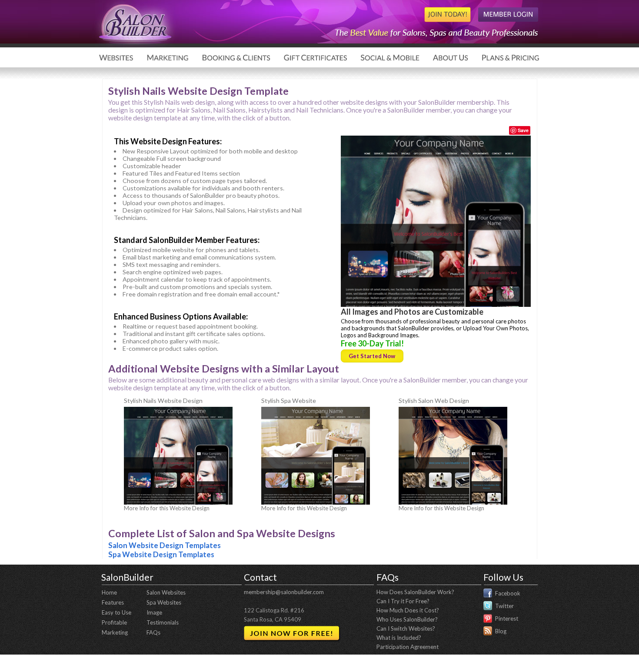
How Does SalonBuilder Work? (415, 592)
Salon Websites (166, 592)
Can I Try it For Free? (402, 601)
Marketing (115, 632)
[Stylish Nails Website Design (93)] (436, 304)
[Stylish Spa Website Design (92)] (315, 502)
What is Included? (398, 637)
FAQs (153, 632)
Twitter (504, 605)
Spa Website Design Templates (161, 554)
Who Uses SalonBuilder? (407, 619)
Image (154, 612)
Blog (500, 631)
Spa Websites (163, 602)
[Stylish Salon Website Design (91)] (453, 502)
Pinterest (506, 618)
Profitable (114, 622)
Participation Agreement (407, 646)
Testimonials (162, 622)
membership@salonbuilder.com (284, 592)
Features (113, 602)
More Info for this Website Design (167, 508)
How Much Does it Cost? (407, 610)
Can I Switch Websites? (405, 628)
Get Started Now (372, 355)
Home (109, 592)
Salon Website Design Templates (164, 545)
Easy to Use (116, 612)
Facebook (507, 593)
